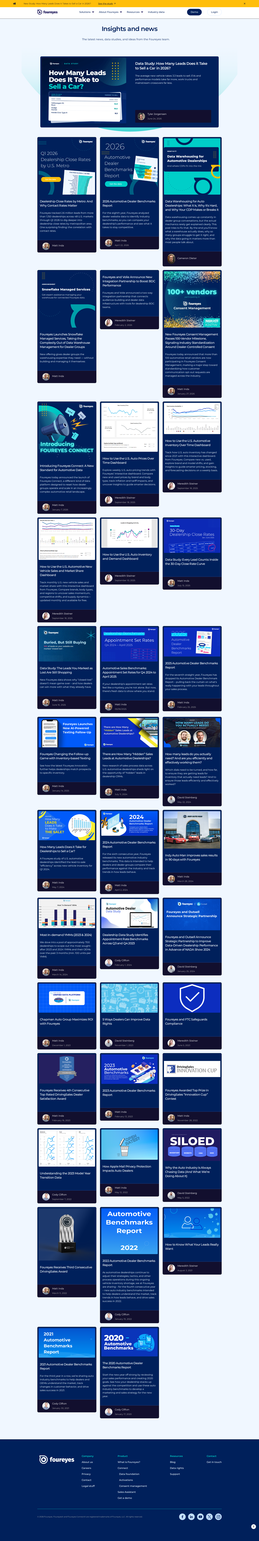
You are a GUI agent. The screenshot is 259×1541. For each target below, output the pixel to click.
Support (175, 1474)
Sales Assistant (127, 1492)
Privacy (86, 1474)
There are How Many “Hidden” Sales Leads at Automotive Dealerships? (128, 756)
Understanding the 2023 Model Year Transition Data (65, 1175)
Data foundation (129, 1474)
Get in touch (214, 1462)
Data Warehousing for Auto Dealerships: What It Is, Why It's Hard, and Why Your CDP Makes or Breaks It (192, 206)
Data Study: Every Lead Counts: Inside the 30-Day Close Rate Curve (191, 562)
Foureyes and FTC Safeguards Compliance (186, 1021)
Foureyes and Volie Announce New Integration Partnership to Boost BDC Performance (129, 281)
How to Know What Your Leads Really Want (192, 1247)
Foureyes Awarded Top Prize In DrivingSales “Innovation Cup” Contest (187, 1094)
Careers (86, 1468)
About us (87, 1462)
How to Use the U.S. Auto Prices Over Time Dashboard (128, 460)
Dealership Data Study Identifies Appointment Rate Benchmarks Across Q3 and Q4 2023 (125, 939)
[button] (86, 12)
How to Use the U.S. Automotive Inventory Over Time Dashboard (187, 443)
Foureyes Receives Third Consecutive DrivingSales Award (66, 1269)
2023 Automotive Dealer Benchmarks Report (129, 1093)
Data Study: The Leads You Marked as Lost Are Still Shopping (66, 670)
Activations (126, 1480)
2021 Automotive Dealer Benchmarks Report (66, 1366)
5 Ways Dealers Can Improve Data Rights (126, 1021)
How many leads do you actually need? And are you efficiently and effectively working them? (188, 758)
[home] (47, 12)
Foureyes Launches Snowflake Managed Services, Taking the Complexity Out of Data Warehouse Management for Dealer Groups (65, 341)
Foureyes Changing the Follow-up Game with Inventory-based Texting (65, 756)
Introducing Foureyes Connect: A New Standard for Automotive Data (67, 468)
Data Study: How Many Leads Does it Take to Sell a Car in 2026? (171, 65)
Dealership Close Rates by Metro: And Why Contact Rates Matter (66, 203)
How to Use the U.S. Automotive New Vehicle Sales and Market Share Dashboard (66, 571)
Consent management (133, 1486)
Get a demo (125, 1498)
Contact (86, 1480)
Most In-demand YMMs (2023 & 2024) (66, 935)
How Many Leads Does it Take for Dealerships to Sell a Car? (63, 849)
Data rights (177, 1468)
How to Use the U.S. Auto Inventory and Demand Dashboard (127, 556)
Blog (173, 1462)
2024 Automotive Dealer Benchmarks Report (129, 844)
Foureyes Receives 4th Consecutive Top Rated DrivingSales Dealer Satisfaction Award (64, 1094)
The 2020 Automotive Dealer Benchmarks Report (123, 1365)
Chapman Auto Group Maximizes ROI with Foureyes (66, 1021)
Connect (123, 1468)
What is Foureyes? (129, 1462)
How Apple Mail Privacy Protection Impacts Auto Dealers (127, 1168)
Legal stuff (88, 1486)
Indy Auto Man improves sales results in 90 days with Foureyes (191, 857)
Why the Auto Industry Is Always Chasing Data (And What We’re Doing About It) (188, 1172)
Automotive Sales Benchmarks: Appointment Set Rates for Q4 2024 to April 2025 (129, 672)
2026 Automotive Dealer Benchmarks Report (129, 203)
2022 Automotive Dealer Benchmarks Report (129, 1263)
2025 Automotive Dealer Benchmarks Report (191, 665)
